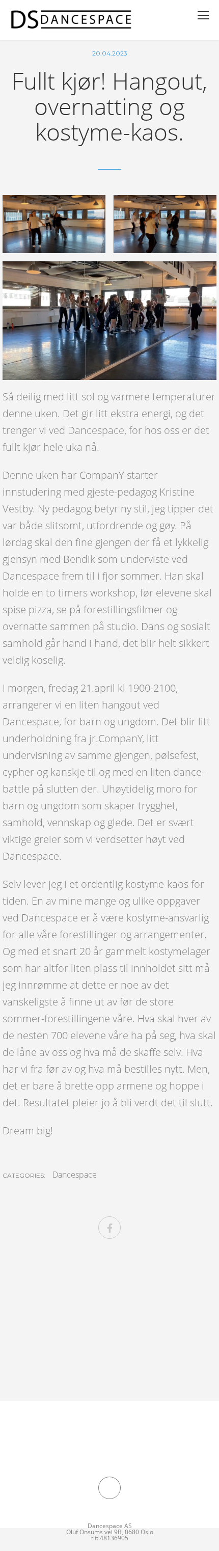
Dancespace (74, 1175)
